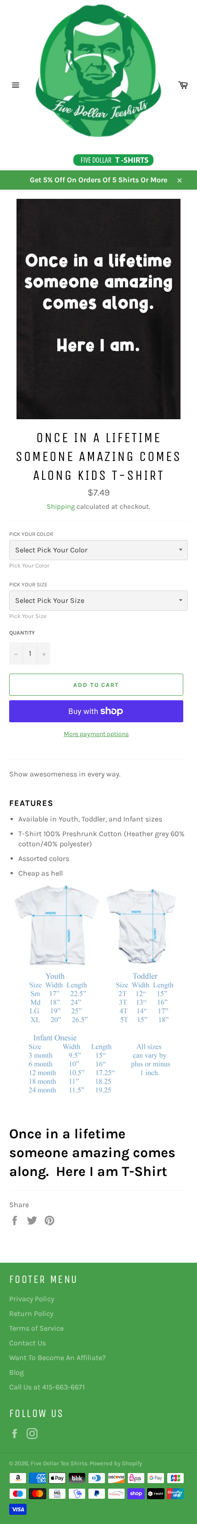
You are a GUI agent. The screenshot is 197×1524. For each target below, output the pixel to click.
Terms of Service (36, 1328)
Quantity (22, 633)
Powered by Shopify (116, 1463)
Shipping (61, 506)
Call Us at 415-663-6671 (47, 1387)
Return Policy (31, 1313)
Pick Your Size (28, 584)
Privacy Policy (31, 1298)
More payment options (96, 734)
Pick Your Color (31, 534)
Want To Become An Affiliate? (57, 1357)
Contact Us (27, 1342)
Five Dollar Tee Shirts (59, 1463)
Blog (16, 1372)
